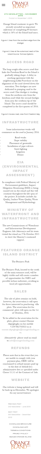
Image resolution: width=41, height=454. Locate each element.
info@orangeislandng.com (21, 340)
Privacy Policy (20, 433)
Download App (20, 427)
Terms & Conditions (20, 430)
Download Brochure (20, 424)
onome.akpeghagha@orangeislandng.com (20, 331)
